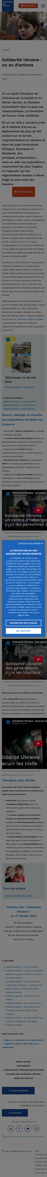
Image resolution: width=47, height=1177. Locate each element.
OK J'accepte (23, 631)
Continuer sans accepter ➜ (30, 543)
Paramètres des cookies (23, 623)
